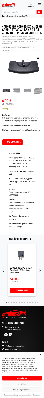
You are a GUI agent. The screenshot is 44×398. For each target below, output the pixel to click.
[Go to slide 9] (19, 302)
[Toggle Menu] (39, 4)
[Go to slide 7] (16, 302)
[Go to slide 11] (22, 302)
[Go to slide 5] (13, 302)
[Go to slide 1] (6, 302)
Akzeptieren (22, 378)
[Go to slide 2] (8, 302)
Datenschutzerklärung (11, 395)
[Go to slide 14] (27, 302)
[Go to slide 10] (21, 302)
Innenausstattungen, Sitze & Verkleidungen (25, 50)
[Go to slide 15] (29, 302)
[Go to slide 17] (32, 302)
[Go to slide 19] (35, 302)
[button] (41, 354)
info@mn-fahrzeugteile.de (15, 346)
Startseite (6, 37)
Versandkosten (10, 104)
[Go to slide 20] (37, 302)
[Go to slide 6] (14, 302)
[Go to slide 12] (24, 302)
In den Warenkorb (12, 142)
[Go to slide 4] (11, 302)
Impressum (36, 395)
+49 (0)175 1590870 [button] (13, 349)
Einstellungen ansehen (22, 390)
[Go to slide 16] (30, 302)
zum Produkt (22, 290)
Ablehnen (22, 384)
